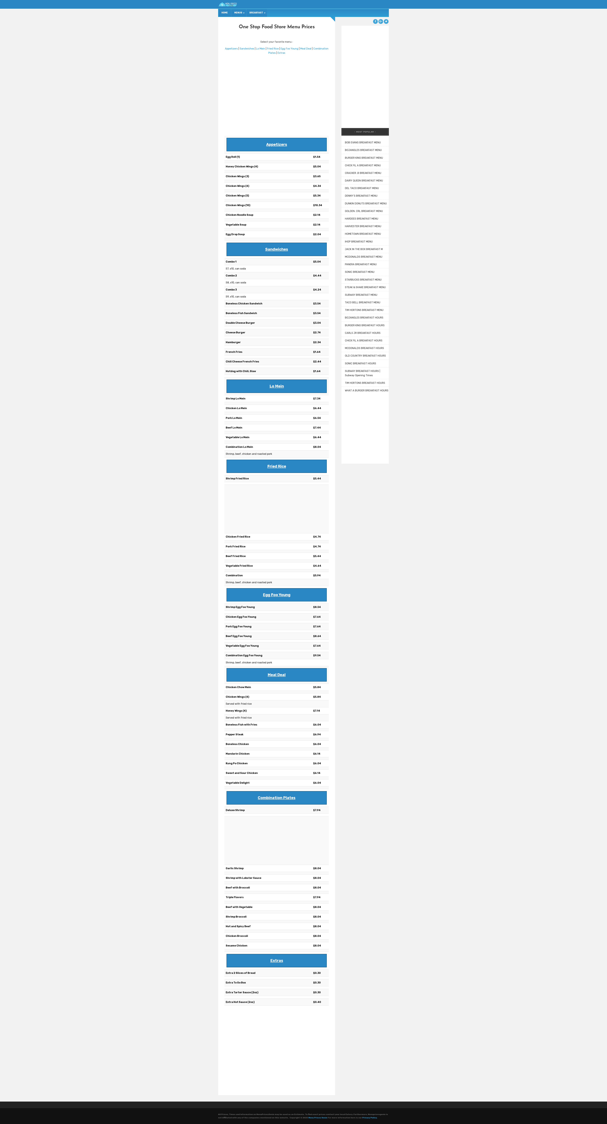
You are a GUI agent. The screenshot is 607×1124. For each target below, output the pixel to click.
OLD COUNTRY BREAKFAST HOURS (365, 355)
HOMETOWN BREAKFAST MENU (363, 233)
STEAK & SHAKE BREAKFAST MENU (365, 287)
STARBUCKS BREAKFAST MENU (363, 279)
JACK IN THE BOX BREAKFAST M (364, 249)
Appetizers (231, 48)
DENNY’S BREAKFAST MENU (361, 195)
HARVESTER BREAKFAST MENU (363, 226)
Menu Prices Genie (317, 1118)
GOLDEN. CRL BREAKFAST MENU (364, 211)
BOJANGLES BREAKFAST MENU (363, 150)
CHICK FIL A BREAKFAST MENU (363, 165)
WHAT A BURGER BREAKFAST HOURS (366, 390)
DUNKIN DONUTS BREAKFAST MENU (366, 203)
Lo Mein (260, 48)
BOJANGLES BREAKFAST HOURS (364, 317)
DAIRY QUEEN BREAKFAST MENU (364, 180)
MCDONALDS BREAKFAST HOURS (364, 348)
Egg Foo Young (289, 48)
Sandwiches (247, 48)
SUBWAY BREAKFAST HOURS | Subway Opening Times (362, 373)
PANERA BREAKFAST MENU (361, 264)
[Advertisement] (276, 95)
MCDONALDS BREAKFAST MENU (363, 256)
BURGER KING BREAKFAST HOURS (365, 325)
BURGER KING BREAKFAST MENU (364, 157)
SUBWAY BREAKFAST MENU (361, 294)
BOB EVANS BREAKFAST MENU (363, 142)
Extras (281, 52)
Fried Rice (273, 48)
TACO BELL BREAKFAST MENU (362, 302)
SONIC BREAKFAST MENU (359, 271)
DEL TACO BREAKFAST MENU (362, 188)
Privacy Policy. (369, 1118)
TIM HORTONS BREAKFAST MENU (364, 310)
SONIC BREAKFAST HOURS (360, 363)
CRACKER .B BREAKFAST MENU (363, 173)
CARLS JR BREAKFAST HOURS (362, 332)
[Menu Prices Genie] (227, 4)
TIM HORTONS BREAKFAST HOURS (365, 382)
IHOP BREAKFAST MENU (359, 241)
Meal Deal (305, 48)
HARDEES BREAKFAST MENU (361, 218)
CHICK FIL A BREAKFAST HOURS (363, 340)
